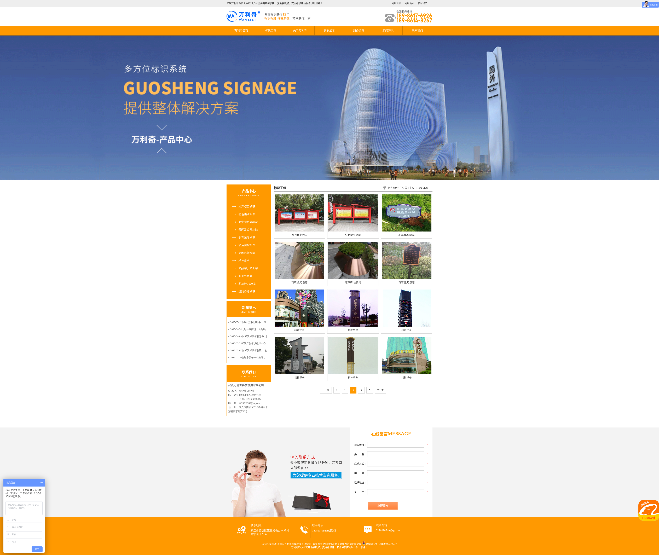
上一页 (326, 390)
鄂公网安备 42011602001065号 (381, 544)
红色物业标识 (247, 214)
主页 (411, 188)
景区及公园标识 (248, 229)
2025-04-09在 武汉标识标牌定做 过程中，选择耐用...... (250, 336)
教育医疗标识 (247, 237)
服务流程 (358, 30)
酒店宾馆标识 (247, 245)
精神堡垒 (244, 260)
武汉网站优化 (347, 544)
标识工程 (270, 30)
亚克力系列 (245, 276)
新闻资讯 (388, 30)
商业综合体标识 (248, 222)
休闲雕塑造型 (247, 252)
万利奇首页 (241, 30)
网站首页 (396, 3)
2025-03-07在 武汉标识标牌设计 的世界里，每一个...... (250, 350)
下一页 (380, 390)
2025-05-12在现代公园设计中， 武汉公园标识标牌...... (250, 322)
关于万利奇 (300, 30)
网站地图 (409, 3)
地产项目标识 (247, 206)
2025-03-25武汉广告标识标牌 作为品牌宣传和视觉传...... (250, 343)
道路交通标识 (247, 291)
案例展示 (329, 30)
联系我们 (422, 3)
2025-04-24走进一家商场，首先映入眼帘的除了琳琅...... (250, 329)
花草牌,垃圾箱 (247, 283)
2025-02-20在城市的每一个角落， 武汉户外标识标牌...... (250, 357)
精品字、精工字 (248, 268)
